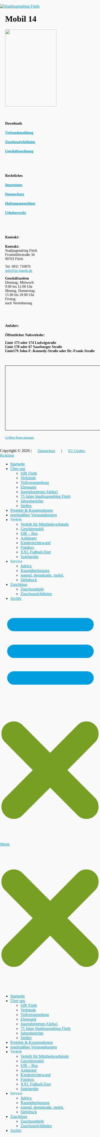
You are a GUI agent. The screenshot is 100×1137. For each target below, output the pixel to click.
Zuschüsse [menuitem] (18, 1116)
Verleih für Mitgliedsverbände (45, 524)
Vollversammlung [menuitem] (35, 1014)
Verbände (28, 478)
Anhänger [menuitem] (29, 1070)
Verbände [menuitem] (28, 1010)
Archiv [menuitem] (16, 1130)
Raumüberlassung (35, 570)
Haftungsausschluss (20, 203)
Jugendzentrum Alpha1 (39, 492)
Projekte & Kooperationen (31, 510)
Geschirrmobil (32, 529)
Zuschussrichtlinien (36, 594)
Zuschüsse (18, 584)
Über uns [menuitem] (17, 1001)
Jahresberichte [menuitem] (32, 1033)
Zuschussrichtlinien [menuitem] (36, 1126)
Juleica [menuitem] (26, 1098)
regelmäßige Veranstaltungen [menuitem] (33, 1047)
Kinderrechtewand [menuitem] (36, 1075)
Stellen (26, 506)
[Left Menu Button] (50, 987)
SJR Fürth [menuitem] (29, 1005)
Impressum (13, 185)
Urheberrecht (15, 213)
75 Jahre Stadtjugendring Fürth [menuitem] (46, 1028)
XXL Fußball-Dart (36, 552)
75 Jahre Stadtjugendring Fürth (46, 496)
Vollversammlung (35, 482)
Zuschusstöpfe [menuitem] (32, 1121)
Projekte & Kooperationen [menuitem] (31, 1042)
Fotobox (27, 547)
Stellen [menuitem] (26, 1038)
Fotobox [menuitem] (27, 1079)
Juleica (26, 566)
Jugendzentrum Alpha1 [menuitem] (39, 1024)
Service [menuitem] (16, 1093)
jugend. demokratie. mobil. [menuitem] (42, 1107)
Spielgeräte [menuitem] (29, 1089)
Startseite (17, 464)
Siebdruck (29, 580)
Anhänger (29, 538)
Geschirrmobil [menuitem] (32, 1061)
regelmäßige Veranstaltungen (33, 515)
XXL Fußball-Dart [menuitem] (36, 1084)
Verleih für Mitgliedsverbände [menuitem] (45, 1056)
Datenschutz (14, 194)
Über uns (17, 468)
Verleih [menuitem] (16, 1051)
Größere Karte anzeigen (19, 437)
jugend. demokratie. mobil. (42, 575)
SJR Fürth (29, 473)
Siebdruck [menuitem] (29, 1112)
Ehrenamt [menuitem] (28, 1019)
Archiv (16, 598)
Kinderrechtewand (36, 543)
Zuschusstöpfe (32, 589)
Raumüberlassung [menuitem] (35, 1102)
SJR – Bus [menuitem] (29, 1065)
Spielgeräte (29, 556)
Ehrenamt (28, 487)
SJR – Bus (29, 533)
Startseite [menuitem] (17, 996)
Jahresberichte (32, 501)
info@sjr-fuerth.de (18, 271)
